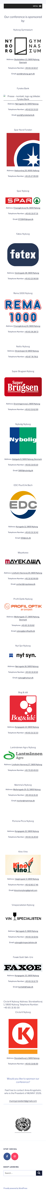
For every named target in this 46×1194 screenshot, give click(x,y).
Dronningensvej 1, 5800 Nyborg (27, 404)
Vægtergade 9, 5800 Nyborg (27, 879)
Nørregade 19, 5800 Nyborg (26, 104)
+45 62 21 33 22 (31, 109)
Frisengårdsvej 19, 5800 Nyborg (27, 326)
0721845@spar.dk (25, 219)
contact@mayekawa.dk (25, 584)
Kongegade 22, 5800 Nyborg (27, 831)
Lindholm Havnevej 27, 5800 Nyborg (27, 764)
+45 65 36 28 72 (31, 332)
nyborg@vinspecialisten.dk (26, 942)
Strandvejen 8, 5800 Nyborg (27, 351)
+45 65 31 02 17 (31, 68)
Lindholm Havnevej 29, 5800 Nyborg (27, 573)
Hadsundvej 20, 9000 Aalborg (26, 170)
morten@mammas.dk (26, 801)
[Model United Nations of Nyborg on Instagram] (14, 1156)
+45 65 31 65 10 (31, 465)
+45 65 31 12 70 (31, 981)
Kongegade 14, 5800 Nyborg (27, 727)
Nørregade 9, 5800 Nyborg (27, 931)
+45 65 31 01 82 (27, 625)
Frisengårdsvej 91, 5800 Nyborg (27, 208)
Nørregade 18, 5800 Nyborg (26, 666)
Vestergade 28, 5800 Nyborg (27, 273)
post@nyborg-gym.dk (26, 74)
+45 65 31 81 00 (31, 1064)
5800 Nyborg (27, 527)
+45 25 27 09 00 (31, 176)
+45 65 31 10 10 (31, 672)
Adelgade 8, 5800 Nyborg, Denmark (27, 459)
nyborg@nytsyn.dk (25, 678)
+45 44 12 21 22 (31, 795)
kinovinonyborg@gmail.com (25, 890)
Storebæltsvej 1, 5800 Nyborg (26, 1058)
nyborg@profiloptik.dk (26, 631)
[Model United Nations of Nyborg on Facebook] (7, 1156)
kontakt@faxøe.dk (25, 987)
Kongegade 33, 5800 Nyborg (27, 975)
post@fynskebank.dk (25, 115)
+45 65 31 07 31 (31, 213)
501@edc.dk (26, 538)
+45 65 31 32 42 (31, 532)
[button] (35, 6)
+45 (31, 279)
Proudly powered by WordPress (15, 1188)
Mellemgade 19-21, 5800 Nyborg (27, 789)
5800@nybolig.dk (25, 470)
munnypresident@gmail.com (23, 1101)
